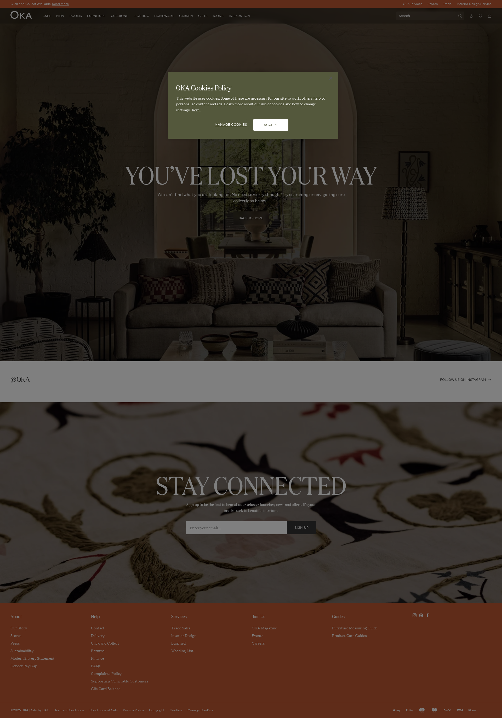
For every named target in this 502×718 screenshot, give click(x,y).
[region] (253, 105)
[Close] (330, 78)
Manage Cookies (231, 125)
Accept (271, 125)
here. (196, 110)
